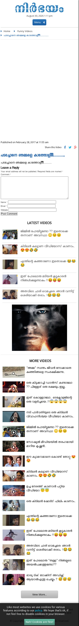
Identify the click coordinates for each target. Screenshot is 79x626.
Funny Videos (25, 31)
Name (4, 202)
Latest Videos (39, 223)
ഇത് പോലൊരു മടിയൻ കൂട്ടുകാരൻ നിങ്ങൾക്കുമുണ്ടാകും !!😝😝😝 (43, 279)
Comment (6, 174)
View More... (39, 594)
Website (4, 210)
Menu (37, 22)
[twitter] (70, 148)
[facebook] (65, 148)
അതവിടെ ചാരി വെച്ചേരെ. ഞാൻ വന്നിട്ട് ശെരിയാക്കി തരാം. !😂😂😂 (47, 294)
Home (7, 31)
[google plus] (75, 148)
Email (4, 206)
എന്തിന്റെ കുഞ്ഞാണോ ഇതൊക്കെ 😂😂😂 (48, 264)
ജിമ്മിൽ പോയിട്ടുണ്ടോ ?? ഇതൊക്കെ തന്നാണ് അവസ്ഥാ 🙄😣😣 (44, 234)
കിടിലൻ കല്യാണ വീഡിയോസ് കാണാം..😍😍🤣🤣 (47, 249)
